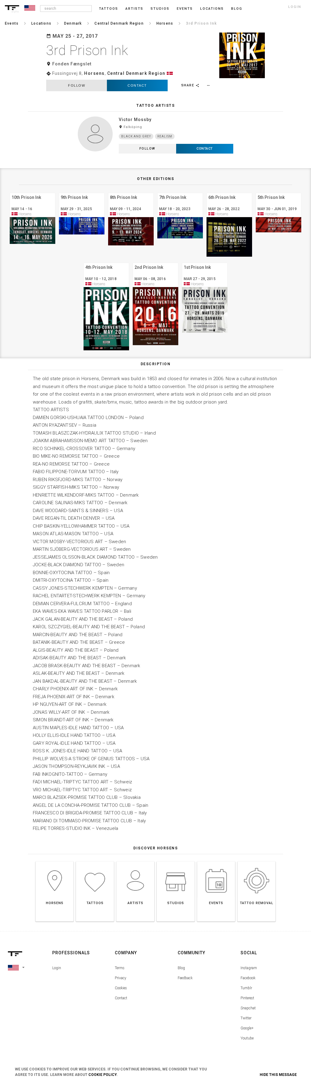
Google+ (247, 1028)
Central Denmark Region (136, 73)
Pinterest (247, 998)
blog (236, 9)
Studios (160, 9)
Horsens (94, 73)
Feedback (185, 978)
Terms (120, 968)
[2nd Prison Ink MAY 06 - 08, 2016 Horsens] (155, 262)
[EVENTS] (216, 861)
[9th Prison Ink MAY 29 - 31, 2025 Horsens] (81, 192)
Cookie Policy (102, 1075)
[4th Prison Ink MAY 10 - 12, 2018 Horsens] (106, 262)
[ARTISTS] (135, 861)
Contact (137, 85)
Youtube (247, 1038)
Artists (134, 9)
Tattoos (108, 9)
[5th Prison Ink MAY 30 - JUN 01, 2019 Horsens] (278, 192)
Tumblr (246, 988)
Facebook (248, 978)
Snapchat (248, 1008)
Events (185, 9)
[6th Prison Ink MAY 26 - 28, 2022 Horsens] (229, 192)
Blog (181, 968)
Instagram (249, 968)
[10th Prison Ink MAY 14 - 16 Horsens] (32, 192)
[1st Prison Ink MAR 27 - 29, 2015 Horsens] (204, 262)
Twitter (246, 1018)
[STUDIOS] (176, 861)
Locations (212, 9)
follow (76, 85)
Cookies (121, 988)
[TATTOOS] (95, 861)
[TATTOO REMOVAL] (256, 861)
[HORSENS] (54, 861)
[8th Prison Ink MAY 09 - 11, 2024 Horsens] (131, 192)
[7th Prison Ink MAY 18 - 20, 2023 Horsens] (180, 192)
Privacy (120, 978)
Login (56, 968)
